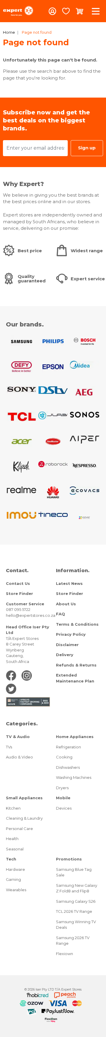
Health (12, 838)
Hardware (15, 869)
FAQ (60, 613)
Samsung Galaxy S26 (75, 901)
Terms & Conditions (77, 624)
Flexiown (64, 953)
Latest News (69, 583)
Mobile (63, 797)
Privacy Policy (71, 634)
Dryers (62, 787)
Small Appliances (24, 797)
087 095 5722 (18, 609)
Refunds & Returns (76, 665)
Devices (64, 808)
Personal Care (19, 828)
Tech (11, 859)
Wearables (16, 889)
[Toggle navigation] (95, 11)
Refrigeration (68, 747)
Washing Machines (73, 777)
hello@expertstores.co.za (30, 615)
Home (9, 32)
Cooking (64, 757)
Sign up (87, 148)
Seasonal (15, 849)
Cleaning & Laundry (24, 818)
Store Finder (19, 593)
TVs (9, 747)
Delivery (64, 654)
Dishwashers (68, 767)
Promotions (69, 859)
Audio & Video (19, 757)
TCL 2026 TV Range (74, 911)
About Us (66, 603)
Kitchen (13, 808)
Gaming (13, 879)
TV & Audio (18, 736)
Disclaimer (67, 644)
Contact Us (18, 583)
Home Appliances (75, 736)
